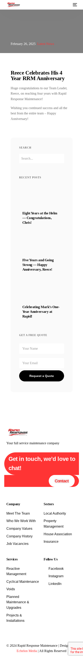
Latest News (45, 44)
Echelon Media (27, 651)
